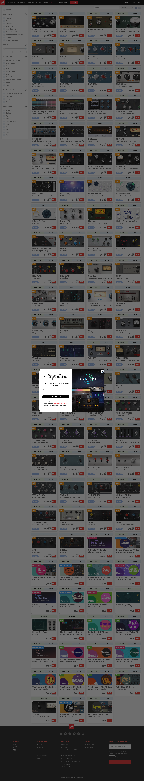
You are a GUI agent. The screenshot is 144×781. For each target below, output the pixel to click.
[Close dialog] (102, 371)
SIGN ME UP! (56, 396)
